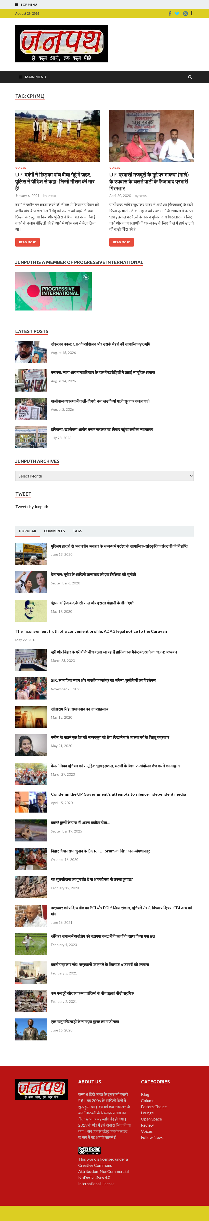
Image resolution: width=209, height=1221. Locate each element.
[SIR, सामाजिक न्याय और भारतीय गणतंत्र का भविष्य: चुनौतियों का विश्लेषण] (31, 680)
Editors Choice (154, 1106)
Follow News (152, 1137)
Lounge (147, 1112)
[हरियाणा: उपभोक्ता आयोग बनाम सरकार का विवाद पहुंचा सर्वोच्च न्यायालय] (31, 429)
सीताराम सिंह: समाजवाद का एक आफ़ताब (79, 708)
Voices (20, 167)
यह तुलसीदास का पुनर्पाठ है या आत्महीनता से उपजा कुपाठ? (92, 879)
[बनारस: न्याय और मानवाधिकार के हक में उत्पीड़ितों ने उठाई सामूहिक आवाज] (31, 372)
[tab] (27, 531)
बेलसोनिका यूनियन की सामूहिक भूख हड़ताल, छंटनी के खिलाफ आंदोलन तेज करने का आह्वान (115, 765)
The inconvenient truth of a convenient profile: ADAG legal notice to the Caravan (91, 631)
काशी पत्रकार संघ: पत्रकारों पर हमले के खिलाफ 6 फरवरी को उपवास (100, 964)
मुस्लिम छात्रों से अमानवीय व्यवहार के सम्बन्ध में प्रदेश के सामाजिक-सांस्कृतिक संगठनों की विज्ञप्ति (119, 545)
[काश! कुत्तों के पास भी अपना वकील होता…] (31, 822)
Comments (54, 531)
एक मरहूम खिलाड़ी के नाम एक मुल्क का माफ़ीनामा (85, 1021)
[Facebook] (170, 13)
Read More (27, 242)
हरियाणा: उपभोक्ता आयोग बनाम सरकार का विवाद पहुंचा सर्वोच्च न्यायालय (102, 429)
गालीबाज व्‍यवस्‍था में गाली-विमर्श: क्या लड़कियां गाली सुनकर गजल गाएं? (100, 400)
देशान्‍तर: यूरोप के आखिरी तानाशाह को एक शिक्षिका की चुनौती (93, 574)
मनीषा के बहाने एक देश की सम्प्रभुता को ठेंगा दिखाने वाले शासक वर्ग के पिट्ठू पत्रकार (110, 737)
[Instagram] (185, 13)
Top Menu (28, 4)
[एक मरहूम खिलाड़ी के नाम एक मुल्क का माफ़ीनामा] (31, 1021)
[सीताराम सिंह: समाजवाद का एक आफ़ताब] (31, 708)
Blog (145, 1094)
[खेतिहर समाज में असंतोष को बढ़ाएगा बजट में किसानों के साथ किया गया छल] (31, 936)
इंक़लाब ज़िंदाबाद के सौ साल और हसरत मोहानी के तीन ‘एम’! (93, 602)
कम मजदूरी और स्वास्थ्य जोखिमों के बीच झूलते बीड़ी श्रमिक (92, 993)
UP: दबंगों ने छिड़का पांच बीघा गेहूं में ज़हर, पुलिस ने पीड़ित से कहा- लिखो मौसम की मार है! (55, 181)
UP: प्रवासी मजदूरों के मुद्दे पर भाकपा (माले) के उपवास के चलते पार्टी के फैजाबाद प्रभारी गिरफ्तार (149, 181)
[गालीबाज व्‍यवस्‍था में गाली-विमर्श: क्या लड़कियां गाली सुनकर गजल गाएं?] (31, 400)
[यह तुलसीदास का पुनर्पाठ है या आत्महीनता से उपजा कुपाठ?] (31, 879)
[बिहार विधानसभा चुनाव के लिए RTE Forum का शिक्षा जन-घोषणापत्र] (31, 850)
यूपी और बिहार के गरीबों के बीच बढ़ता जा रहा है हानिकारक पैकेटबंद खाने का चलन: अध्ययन (114, 651)
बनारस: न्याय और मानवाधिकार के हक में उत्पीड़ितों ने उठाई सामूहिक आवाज (103, 372)
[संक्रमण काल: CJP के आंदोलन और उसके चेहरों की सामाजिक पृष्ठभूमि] (31, 343)
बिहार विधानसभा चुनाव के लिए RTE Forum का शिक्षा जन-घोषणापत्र (100, 850)
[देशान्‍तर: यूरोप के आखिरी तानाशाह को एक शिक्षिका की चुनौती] (31, 574)
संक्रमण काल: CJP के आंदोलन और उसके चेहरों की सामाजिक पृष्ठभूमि (100, 343)
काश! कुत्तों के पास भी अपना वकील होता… (80, 822)
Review (147, 1125)
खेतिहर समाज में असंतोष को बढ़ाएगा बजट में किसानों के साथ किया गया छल (103, 936)
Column (147, 1100)
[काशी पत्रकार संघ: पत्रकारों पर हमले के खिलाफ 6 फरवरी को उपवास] (31, 964)
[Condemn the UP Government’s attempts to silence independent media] (31, 794)
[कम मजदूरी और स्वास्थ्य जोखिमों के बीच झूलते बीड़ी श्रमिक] (31, 993)
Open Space (151, 1118)
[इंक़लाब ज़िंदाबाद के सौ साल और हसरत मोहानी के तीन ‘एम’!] (31, 602)
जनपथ (52, 196)
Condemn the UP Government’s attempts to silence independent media (118, 794)
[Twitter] (177, 13)
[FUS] (192, 13)
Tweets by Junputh (31, 506)
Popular (27, 531)
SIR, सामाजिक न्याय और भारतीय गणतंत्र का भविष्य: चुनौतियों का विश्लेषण (103, 680)
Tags (77, 531)
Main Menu (35, 77)
